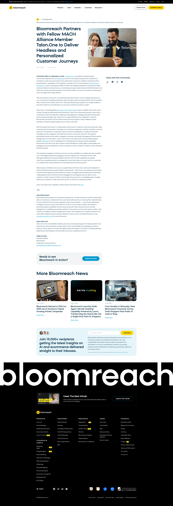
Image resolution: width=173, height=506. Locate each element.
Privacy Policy (113, 352)
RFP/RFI (146, 1)
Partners (140, 1)
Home (37, 19)
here (81, 185)
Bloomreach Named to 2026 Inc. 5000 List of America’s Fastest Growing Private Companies (51, 309)
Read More (40, 315)
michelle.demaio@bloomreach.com (48, 245)
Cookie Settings (120, 497)
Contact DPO (100, 497)
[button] (112, 82)
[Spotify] (67, 489)
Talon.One (60, 78)
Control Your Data (109, 497)
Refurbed (45, 141)
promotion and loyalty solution (67, 110)
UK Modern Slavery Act (131, 497)
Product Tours (141, 7)
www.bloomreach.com (44, 216)
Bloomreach (70, 76)
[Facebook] (54, 489)
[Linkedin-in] (62, 489)
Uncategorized (47, 19)
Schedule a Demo (156, 7)
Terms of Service (121, 352)
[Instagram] (58, 489)
